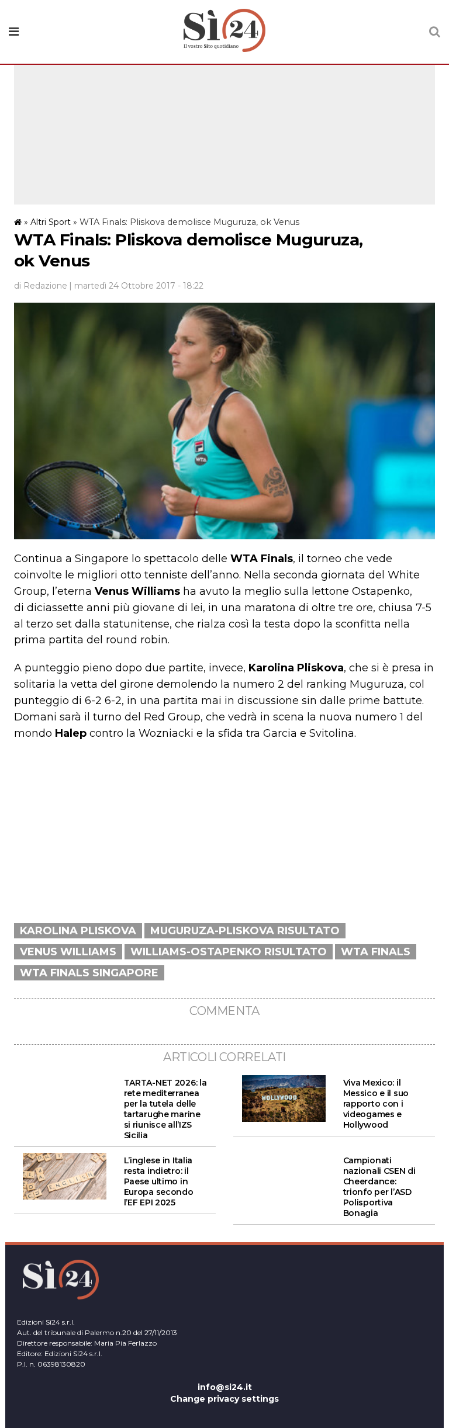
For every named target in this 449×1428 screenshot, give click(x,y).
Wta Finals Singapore (89, 972)
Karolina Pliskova (78, 930)
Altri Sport (50, 222)
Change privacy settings (224, 1399)
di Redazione (40, 285)
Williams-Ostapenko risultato (228, 951)
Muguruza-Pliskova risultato (245, 930)
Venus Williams (68, 951)
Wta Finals (375, 951)
